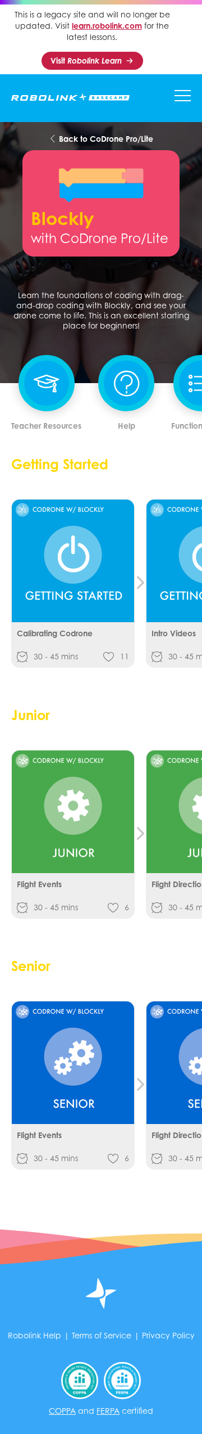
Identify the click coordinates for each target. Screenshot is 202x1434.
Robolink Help (34, 1335)
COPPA (62, 1410)
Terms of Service (101, 1335)
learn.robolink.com (107, 25)
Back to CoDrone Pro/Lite (105, 138)
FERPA (108, 1410)
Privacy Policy (168, 1335)
